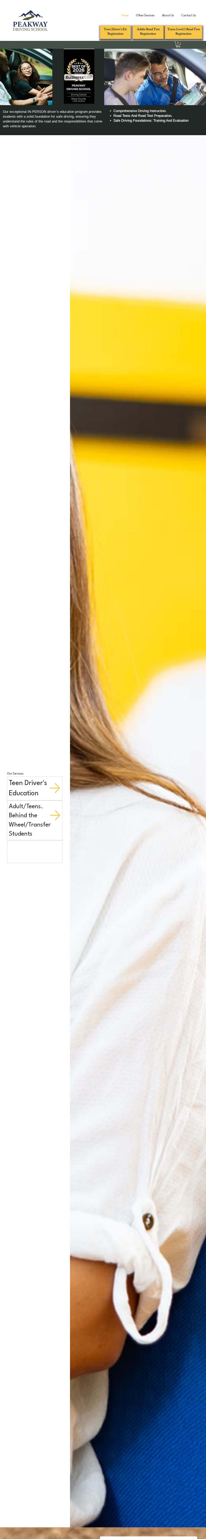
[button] (145, 15)
